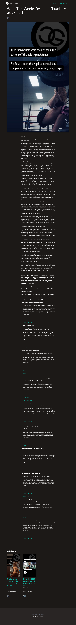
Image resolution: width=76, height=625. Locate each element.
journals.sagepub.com (27, 322)
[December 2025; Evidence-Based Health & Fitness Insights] (29, 565)
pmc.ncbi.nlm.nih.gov (27, 397)
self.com (24, 517)
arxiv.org (25, 445)
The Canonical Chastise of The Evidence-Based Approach (12, 582)
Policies (42, 614)
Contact (68, 3)
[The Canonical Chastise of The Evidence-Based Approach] (13, 565)
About (54, 3)
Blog (64, 3)
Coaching (59, 3)
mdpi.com (25, 370)
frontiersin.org (26, 345)
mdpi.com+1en (26, 496)
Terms (33, 614)
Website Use (37, 614)
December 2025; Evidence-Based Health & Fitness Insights (29, 582)
